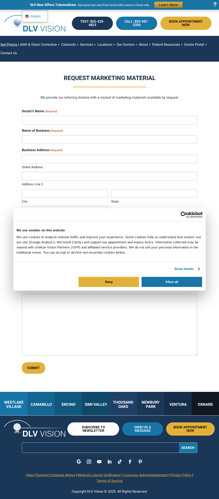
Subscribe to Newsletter (93, 429)
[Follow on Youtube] (99, 461)
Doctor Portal (194, 44)
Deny (109, 282)
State (115, 201)
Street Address (32, 167)
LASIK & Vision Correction (37, 44)
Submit (33, 368)
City (24, 201)
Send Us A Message (142, 429)
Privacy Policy (180, 475)
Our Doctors (126, 44)
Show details (184, 269)
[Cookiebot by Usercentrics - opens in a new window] (184, 215)
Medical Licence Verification (99, 475)
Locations (104, 44)
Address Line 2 (32, 184)
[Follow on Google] (78, 461)
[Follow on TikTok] (119, 461)
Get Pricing (8, 44)
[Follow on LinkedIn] (109, 461)
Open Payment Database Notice (50, 475)
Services (86, 44)
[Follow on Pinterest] (140, 461)
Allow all (171, 282)
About (143, 44)
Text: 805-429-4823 (92, 23)
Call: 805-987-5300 (136, 23)
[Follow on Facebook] (130, 461)
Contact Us (8, 53)
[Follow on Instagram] (89, 461)
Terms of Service (109, 480)
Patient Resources (166, 44)
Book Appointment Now (186, 23)
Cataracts (68, 44)
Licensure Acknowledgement (145, 475)
